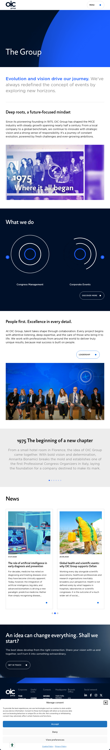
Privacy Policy (60, 746)
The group (22, 697)
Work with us (47, 697)
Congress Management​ (30, 284)
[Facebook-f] (90, 695)
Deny (55, 732)
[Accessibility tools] (12, 745)
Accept (55, 724)
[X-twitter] (101, 695)
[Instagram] (96, 695)
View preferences (55, 739)
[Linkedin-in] (85, 695)
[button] (105, 702)
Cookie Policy (47, 746)
